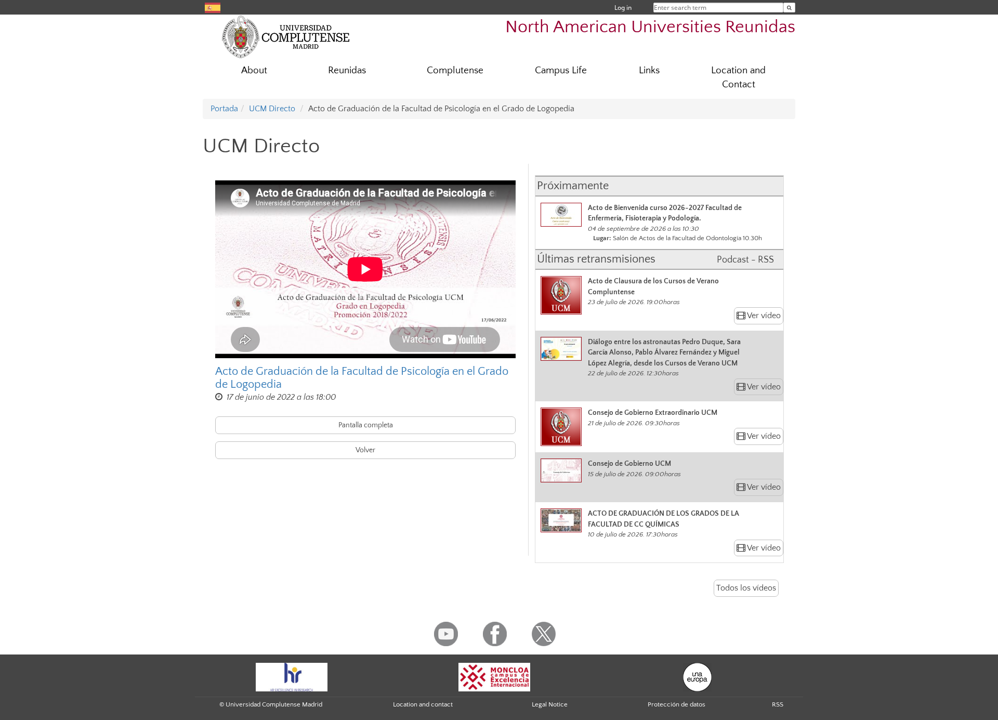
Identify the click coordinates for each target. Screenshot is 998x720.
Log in (623, 7)
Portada (224, 108)
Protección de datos (676, 704)
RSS (777, 704)
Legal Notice (550, 704)
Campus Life (561, 70)
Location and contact (423, 704)
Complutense (455, 70)
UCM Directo (272, 108)
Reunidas (347, 70)
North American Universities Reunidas (650, 27)
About (254, 70)
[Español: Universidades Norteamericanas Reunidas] (212, 7)
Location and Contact (738, 77)
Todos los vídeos (746, 588)
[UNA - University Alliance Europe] (697, 676)
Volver (365, 450)
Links (649, 70)
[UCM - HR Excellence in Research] (291, 676)
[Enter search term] (789, 7)
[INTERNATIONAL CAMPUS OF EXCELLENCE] (494, 676)
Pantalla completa (365, 425)
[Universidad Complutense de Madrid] (286, 36)
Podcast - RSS (745, 260)
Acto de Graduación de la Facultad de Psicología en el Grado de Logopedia (361, 378)
